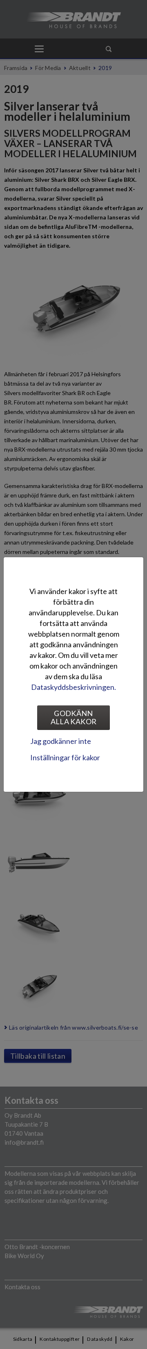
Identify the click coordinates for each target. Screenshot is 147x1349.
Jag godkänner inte (60, 741)
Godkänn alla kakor (74, 717)
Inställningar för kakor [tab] (65, 757)
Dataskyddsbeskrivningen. (73, 686)
